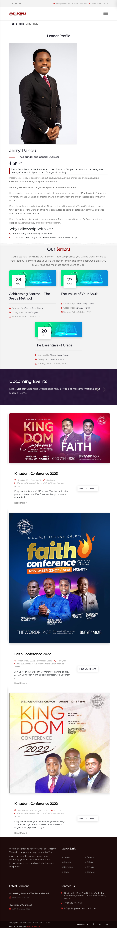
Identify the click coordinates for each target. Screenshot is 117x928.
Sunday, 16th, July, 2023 (29, 480)
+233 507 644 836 (73, 903)
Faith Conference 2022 (32, 654)
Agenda (67, 862)
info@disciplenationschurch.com (80, 908)
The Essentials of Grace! (54, 345)
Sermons (67, 867)
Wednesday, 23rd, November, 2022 (34, 660)
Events (89, 857)
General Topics (31, 312)
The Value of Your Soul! (79, 294)
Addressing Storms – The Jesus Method (29, 893)
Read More (20, 503)
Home (66, 857)
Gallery (89, 862)
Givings (90, 867)
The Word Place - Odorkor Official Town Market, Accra (39, 485)
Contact (90, 872)
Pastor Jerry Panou (33, 308)
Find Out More (87, 488)
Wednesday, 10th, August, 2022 (32, 810)
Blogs (66, 872)
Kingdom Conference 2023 (36, 474)
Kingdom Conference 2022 (36, 804)
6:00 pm (50, 480)
